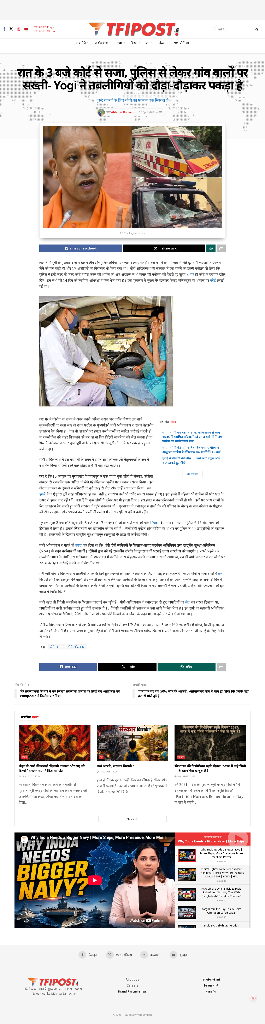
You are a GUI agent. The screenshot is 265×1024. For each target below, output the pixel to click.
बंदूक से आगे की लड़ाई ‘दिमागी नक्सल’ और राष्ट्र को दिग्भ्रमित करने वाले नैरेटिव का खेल (52, 768)
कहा (220, 573)
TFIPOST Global (44, 31)
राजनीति (81, 43)
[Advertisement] (132, 9)
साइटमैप (211, 991)
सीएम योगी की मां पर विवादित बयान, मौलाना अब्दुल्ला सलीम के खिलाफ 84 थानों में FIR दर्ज (191, 449)
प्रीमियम (184, 43)
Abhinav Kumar (121, 112)
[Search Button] (257, 29)
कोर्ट (213, 280)
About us (132, 979)
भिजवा (154, 522)
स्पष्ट (78, 545)
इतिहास (180, 757)
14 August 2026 (185, 776)
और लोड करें (193, 474)
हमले (42, 494)
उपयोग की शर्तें (211, 979)
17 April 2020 (146, 112)
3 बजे (190, 274)
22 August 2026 (30, 776)
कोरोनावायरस (56, 647)
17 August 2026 (108, 771)
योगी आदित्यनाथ (76, 647)
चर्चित (24, 757)
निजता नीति (211, 985)
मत (160, 112)
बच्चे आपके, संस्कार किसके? (115, 766)
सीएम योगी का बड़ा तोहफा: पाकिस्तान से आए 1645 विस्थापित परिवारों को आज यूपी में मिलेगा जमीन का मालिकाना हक (192, 436)
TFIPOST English (45, 27)
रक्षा (119, 43)
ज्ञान (148, 43)
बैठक (162, 43)
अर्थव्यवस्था (101, 43)
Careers (132, 985)
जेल (187, 602)
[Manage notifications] (253, 998)
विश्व (134, 43)
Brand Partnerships (132, 991)
